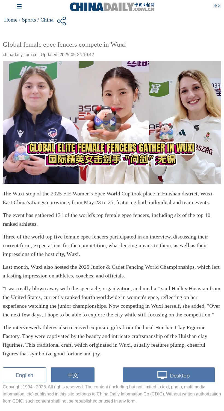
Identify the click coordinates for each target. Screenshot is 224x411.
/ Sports (27, 20)
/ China (45, 20)
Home (10, 20)
